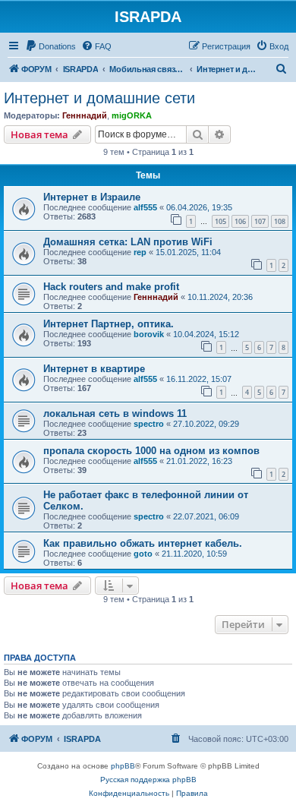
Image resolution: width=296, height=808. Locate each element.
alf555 (145, 207)
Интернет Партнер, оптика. (108, 324)
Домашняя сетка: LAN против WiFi (128, 242)
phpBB (123, 766)
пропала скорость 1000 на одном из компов (151, 450)
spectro (149, 423)
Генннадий (84, 115)
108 (279, 221)
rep (140, 252)
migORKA (132, 115)
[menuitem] (50, 46)
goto (143, 553)
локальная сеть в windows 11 (115, 413)
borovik (149, 334)
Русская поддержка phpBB (148, 779)
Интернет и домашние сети (99, 98)
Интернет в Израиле (91, 197)
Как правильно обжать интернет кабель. (142, 543)
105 (220, 221)
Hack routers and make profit (111, 286)
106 (240, 221)
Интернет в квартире (94, 368)
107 (260, 221)
